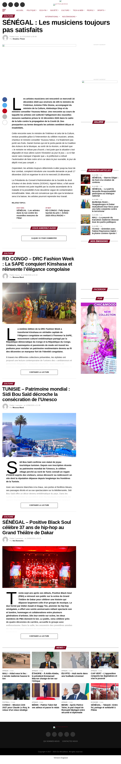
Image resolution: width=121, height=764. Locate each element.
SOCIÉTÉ (53, 10)
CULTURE (65, 10)
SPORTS (100, 10)
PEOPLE (90, 10)
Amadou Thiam (19, 39)
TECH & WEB (78, 10)
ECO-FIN (42, 10)
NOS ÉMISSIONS (68, 17)
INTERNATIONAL (51, 17)
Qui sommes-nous (51, 741)
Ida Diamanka (18, 541)
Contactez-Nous (70, 741)
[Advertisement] (99, 60)
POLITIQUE (31, 10)
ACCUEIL (19, 10)
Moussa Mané (18, 277)
